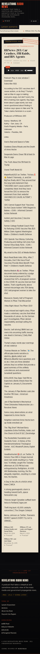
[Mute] (26, 70)
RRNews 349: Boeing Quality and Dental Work (10, 529)
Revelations (13, 5)
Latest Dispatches (8, 605)
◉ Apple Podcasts (8, 627)
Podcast (16, 63)
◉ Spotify (5, 630)
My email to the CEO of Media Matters (20, 252)
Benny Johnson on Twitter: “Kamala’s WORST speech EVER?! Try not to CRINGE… (19, 518)
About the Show (7, 611)
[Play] (9, 70)
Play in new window (20, 78)
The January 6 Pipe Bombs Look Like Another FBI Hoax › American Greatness (19, 394)
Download (8, 81)
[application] (20, 70)
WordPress (22, 649)
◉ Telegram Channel (9, 633)
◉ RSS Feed (5, 624)
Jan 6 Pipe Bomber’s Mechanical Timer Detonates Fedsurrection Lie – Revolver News (19, 404)
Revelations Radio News (15, 580)
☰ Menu (34, 21)
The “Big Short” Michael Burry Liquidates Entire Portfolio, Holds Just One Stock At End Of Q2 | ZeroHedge (19, 430)
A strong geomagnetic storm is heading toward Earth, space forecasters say (17, 492)
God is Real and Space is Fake (16, 142)
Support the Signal (9, 614)
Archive (4, 608)
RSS (15, 84)
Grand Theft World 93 (13, 170)
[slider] (30, 70)
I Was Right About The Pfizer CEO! (18, 306)
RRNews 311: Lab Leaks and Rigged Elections (26, 529)
